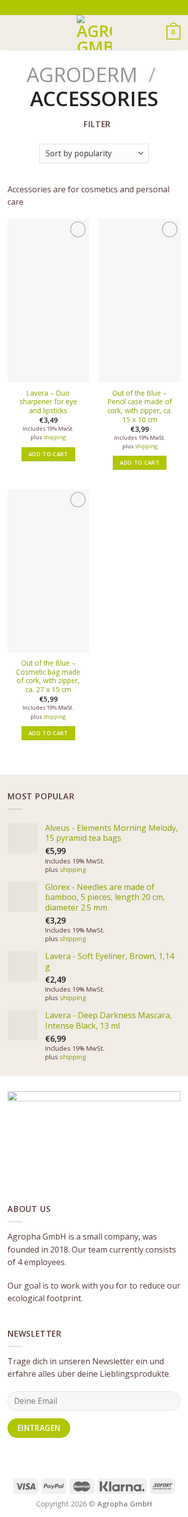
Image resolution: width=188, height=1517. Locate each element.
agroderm (82, 74)
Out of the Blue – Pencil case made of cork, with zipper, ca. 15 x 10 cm (139, 406)
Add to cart (48, 454)
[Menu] (14, 32)
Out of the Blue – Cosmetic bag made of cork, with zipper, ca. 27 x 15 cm (48, 676)
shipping (54, 437)
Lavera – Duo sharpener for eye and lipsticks (48, 402)
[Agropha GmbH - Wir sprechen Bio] (94, 32)
